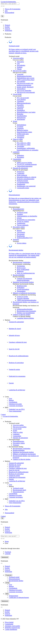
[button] (11, 629)
